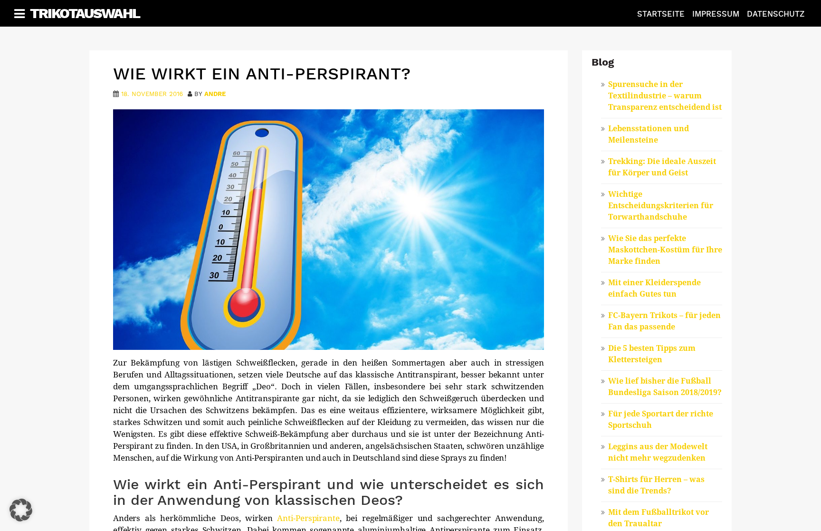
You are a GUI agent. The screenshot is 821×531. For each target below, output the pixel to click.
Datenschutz (775, 14)
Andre (215, 93)
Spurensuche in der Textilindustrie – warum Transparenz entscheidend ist (665, 96)
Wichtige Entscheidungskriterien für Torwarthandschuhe (660, 206)
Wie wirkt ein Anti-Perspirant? (261, 74)
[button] (21, 510)
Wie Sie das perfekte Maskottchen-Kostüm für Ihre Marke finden (665, 250)
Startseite (661, 14)
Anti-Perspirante (308, 518)
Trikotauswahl (85, 13)
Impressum (715, 14)
